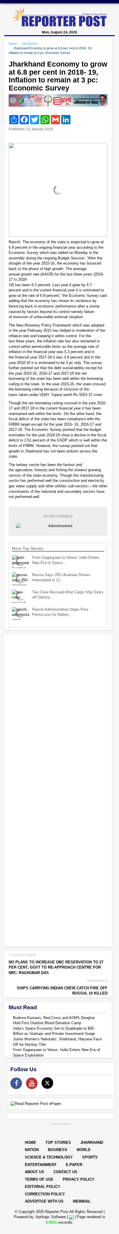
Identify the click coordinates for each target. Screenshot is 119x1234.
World (83, 1150)
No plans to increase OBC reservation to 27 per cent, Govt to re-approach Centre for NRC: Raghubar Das (56, 967)
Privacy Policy (78, 1179)
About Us (34, 1172)
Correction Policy (45, 1194)
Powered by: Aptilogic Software (40, 1217)
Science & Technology (49, 1157)
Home (13, 43)
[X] (47, 1083)
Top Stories (30, 43)
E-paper (74, 1165)
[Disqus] (58, 713)
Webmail (82, 1201)
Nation (32, 1150)
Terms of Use (39, 1179)
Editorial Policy (42, 1186)
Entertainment (41, 1165)
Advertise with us (44, 1201)
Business (57, 1150)
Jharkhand (91, 1142)
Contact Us (65, 1172)
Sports (90, 1157)
